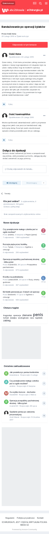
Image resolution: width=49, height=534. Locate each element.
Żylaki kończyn (23, 36)
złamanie (27, 315)
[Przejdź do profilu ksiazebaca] (6, 373)
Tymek (10, 247)
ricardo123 (12, 265)
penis (38, 314)
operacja (17, 315)
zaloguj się (38, 156)
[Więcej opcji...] (44, 55)
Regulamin (9, 518)
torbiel (6, 318)
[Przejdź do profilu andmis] (6, 382)
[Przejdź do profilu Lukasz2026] (43, 278)
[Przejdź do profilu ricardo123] (43, 260)
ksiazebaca (14, 375)
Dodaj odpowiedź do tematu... (20, 169)
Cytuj (10, 104)
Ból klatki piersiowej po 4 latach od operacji (21, 292)
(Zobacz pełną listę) (11, 207)
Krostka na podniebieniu (13, 277)
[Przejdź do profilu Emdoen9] (43, 293)
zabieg (7, 320)
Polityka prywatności (26, 518)
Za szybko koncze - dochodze (22, 392)
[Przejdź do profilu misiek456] (6, 393)
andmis (11, 235)
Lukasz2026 (13, 279)
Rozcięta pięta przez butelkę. (15, 244)
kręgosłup (7, 315)
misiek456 (14, 395)
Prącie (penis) (31, 235)
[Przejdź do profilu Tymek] (43, 245)
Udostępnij (12, 183)
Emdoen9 (12, 294)
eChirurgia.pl (35, 10)
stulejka (13, 318)
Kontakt (40, 518)
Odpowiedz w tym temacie (24, 45)
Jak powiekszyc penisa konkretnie (24, 372)
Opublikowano (21, 57)
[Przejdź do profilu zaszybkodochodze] (43, 230)
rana (32, 318)
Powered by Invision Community (24, 529)
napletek (39, 318)
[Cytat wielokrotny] (4, 104)
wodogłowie (23, 318)
